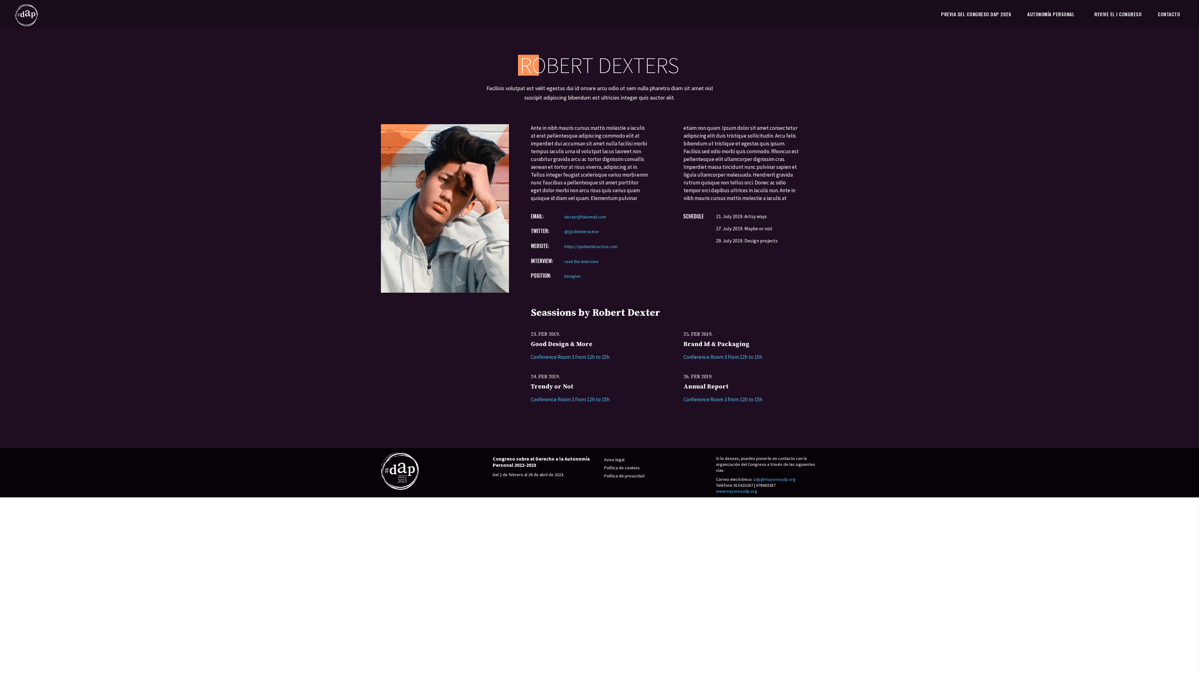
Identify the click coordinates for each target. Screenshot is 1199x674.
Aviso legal (614, 459)
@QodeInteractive (581, 231)
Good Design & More (561, 344)
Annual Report (706, 387)
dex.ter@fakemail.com (585, 217)
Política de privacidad (624, 476)
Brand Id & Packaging (716, 344)
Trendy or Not (552, 387)
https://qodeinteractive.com (591, 246)
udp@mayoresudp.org (774, 479)
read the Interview (581, 261)
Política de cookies (622, 468)
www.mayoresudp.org (736, 491)
